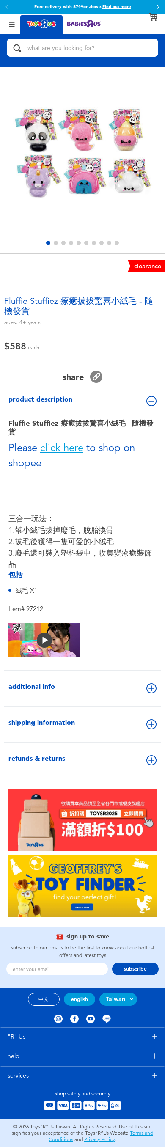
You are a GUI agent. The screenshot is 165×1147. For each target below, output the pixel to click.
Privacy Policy (99, 1139)
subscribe (135, 969)
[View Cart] (153, 17)
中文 (43, 999)
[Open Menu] (12, 23)
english (79, 999)
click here (61, 447)
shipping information (41, 722)
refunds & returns (36, 758)
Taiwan (115, 999)
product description (40, 399)
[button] (158, 6)
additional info (31, 686)
